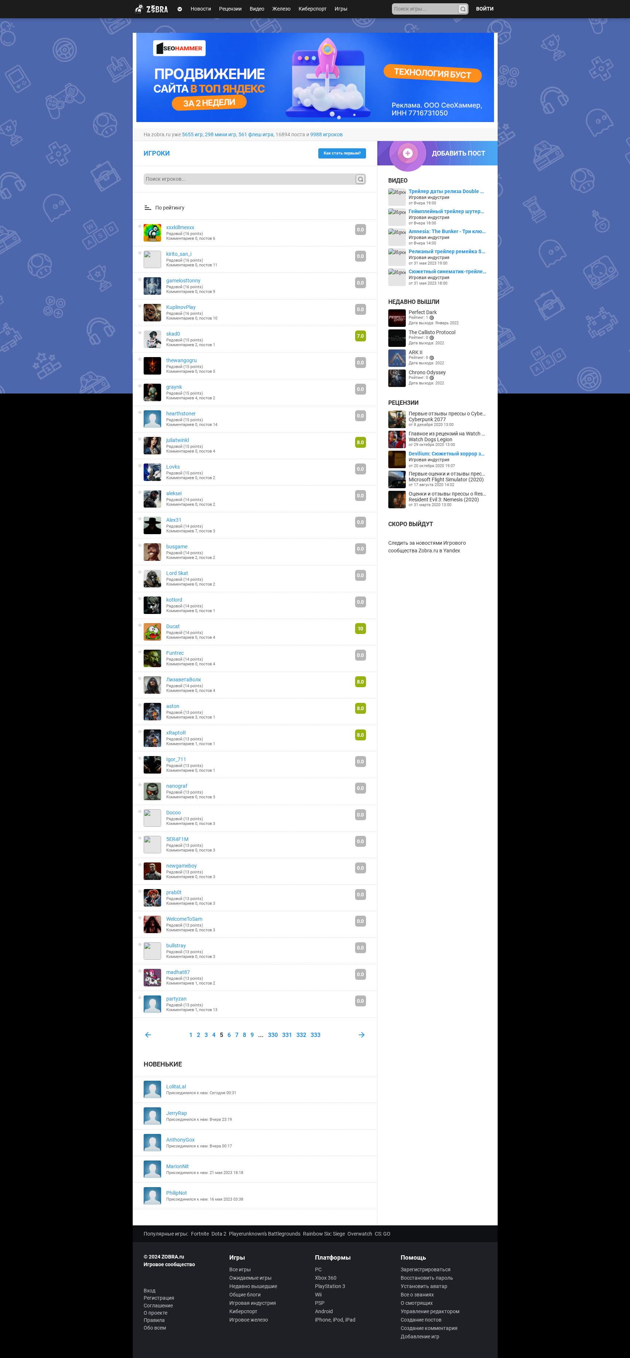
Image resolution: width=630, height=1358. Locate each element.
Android (324, 1311)
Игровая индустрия (252, 1303)
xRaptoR (176, 733)
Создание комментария (429, 1328)
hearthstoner (181, 413)
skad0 (173, 334)
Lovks (173, 467)
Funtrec (175, 653)
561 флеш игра (255, 134)
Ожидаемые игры (250, 1278)
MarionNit (177, 1166)
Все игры (240, 1269)
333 (315, 1035)
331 (287, 1035)
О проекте (155, 1313)
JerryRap (176, 1113)
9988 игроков (326, 134)
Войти (485, 9)
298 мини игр (220, 134)
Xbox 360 (326, 1278)
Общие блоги (245, 1295)
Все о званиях (417, 1295)
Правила (154, 1320)
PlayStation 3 (330, 1286)
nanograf (176, 786)
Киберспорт (313, 9)
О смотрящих (417, 1303)
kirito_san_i (178, 254)
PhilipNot (176, 1193)
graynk (174, 387)
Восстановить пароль (427, 1278)
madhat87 (178, 972)
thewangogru (181, 360)
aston (172, 706)
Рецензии (230, 9)
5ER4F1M (177, 839)
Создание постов (421, 1320)
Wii (318, 1295)
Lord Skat (177, 573)
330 (273, 1035)
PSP (319, 1303)
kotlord (174, 600)
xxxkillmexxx (180, 227)
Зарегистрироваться (426, 1269)
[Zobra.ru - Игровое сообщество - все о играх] (153, 9)
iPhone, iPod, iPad (335, 1320)
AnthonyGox (180, 1140)
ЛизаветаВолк (183, 679)
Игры (341, 9)
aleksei (174, 493)
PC (318, 1269)
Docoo (173, 812)
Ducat (173, 626)
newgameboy (181, 866)
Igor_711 (176, 759)
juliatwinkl (177, 440)
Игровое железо (248, 1320)
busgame (176, 546)
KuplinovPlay (181, 307)
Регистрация (159, 1298)
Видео (257, 9)
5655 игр (192, 134)
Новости (201, 9)
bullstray (176, 945)
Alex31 (174, 520)
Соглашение (158, 1305)
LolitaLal (176, 1086)
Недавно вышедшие (253, 1286)
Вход (149, 1291)
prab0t (174, 892)
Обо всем (155, 1328)
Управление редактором (430, 1311)
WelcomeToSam (184, 919)
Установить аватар (424, 1286)
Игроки (157, 153)
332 (301, 1035)
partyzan (176, 999)
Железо (281, 9)
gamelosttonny (183, 280)
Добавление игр (420, 1336)
